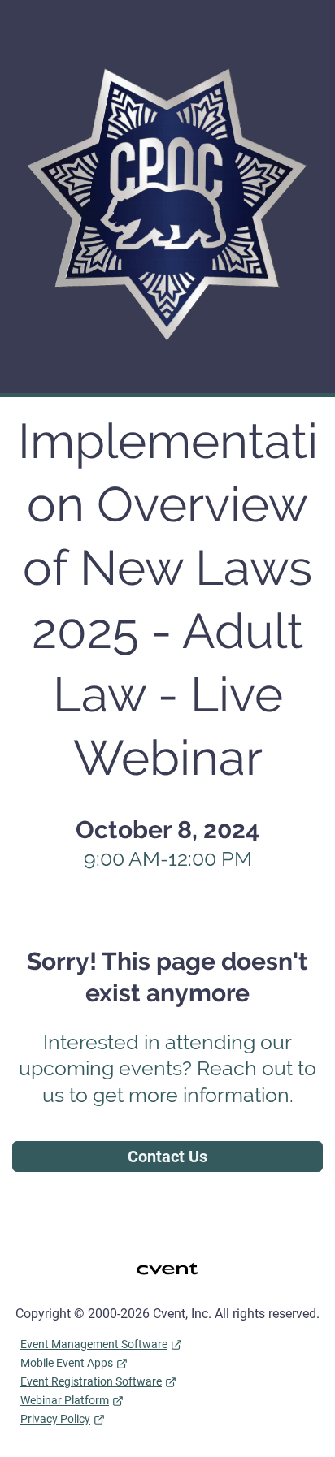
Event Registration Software (91, 1381)
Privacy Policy (55, 1418)
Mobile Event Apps (66, 1362)
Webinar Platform (64, 1400)
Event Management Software (94, 1344)
